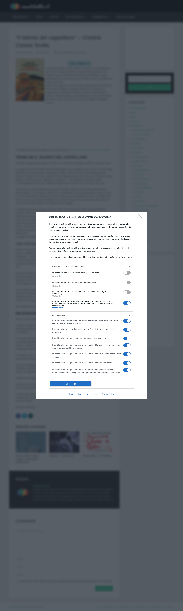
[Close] (141, 217)
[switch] (127, 273)
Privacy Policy (108, 394)
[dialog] (91, 305)
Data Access (91, 394)
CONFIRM (71, 384)
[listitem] (91, 266)
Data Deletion (75, 394)
